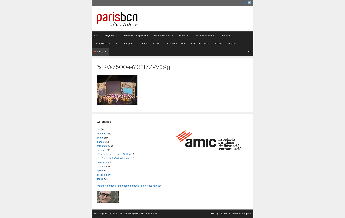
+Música (226, 35)
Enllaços (218, 43)
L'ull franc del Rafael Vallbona (113, 158)
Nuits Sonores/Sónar (206, 35)
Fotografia (128, 43)
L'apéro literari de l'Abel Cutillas (114, 154)
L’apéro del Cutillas (200, 43)
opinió (100, 170)
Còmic (156, 43)
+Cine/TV (183, 35)
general (101, 150)
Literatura (143, 43)
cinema (101, 133)
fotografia (102, 146)
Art (116, 43)
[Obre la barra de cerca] (249, 52)
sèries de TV (104, 174)
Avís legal (216, 213)
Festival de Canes (162, 35)
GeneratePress (149, 213)
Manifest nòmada (106, 185)
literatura (102, 162)
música (101, 166)
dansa (100, 142)
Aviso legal (227, 213)
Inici (96, 35)
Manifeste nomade (151, 185)
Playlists (232, 43)
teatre (100, 179)
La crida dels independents (135, 35)
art (98, 129)
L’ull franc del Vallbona (175, 43)
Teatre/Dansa (100, 43)
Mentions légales (242, 213)
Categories (109, 35)
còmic (100, 137)
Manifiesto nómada (128, 185)
